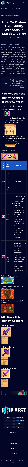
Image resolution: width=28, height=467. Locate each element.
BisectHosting (4, 8)
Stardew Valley (17, 8)
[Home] (7, 3)
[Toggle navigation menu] (24, 3)
